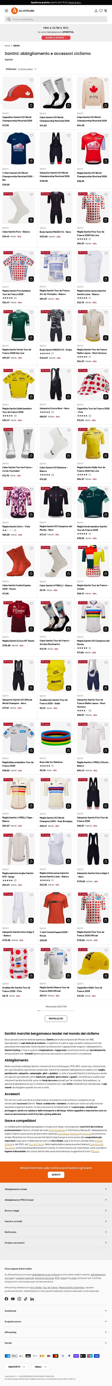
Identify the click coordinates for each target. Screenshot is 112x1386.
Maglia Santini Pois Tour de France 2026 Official (90, 933)
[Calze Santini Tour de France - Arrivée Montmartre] (56, 616)
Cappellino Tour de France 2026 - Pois (93, 410)
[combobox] (56, 19)
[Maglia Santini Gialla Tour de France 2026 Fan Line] (93, 443)
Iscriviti (56, 1174)
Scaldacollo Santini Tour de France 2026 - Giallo (54, 701)
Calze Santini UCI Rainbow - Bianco (54, 469)
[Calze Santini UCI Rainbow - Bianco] (56, 443)
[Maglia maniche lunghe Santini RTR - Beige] (18, 848)
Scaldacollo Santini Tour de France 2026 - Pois (16, 989)
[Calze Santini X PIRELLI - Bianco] (56, 561)
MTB (57, 1278)
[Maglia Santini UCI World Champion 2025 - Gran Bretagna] (56, 793)
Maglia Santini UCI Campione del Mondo (93, 642)
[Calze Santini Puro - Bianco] (18, 207)
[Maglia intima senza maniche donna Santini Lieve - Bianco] (56, 848)
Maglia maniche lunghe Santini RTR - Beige (17, 875)
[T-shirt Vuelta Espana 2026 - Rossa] (56, 907)
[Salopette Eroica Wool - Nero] (56, 384)
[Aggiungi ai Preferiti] (31, 80)
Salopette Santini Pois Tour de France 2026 (92, 819)
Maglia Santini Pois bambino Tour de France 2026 (16, 292)
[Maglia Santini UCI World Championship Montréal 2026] (93, 148)
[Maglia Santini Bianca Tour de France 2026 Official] (56, 963)
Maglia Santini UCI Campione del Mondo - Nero (56, 528)
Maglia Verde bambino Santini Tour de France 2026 (92, 528)
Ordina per (11, 68)
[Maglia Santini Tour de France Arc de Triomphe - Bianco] (56, 266)
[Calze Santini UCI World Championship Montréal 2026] (56, 93)
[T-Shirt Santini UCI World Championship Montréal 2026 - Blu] (18, 148)
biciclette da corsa (44, 1278)
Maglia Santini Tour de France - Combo (92, 587)
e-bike (73, 1278)
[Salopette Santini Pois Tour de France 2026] (93, 793)
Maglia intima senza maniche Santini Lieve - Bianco (91, 292)
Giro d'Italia (36, 1287)
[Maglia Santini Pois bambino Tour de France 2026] (18, 266)
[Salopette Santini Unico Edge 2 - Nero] (93, 848)
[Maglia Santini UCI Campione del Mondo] (93, 616)
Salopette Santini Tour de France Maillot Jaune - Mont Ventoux (91, 703)
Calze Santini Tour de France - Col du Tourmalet (17, 469)
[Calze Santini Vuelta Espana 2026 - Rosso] (18, 561)
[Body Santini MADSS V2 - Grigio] (56, 325)
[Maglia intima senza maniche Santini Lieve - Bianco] (93, 266)
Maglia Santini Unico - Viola (16, 526)
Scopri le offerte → (56, 37)
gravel (63, 1278)
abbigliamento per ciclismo (46, 1274)
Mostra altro (56, 1018)
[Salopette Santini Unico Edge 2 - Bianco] (18, 907)
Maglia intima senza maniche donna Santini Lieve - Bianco (54, 874)
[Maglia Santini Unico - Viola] (18, 502)
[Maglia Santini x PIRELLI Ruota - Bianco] (93, 738)
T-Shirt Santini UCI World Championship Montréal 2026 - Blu (18, 176)
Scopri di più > (74, 2)
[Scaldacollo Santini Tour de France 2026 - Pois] (18, 963)
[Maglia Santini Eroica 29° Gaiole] (18, 616)
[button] (106, 11)
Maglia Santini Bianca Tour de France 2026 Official (54, 989)
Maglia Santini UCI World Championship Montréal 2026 (92, 174)
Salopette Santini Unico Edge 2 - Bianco (18, 933)
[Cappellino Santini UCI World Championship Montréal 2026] (18, 93)
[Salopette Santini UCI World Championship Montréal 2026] (56, 148)
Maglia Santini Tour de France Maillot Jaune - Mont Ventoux (92, 351)
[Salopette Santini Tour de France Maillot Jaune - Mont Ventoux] (93, 675)
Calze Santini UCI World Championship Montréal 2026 (55, 119)
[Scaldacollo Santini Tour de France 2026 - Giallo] (56, 675)
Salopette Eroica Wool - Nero (54, 408)
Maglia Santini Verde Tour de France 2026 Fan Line (16, 351)
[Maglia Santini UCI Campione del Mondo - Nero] (56, 502)
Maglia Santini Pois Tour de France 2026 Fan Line (90, 233)
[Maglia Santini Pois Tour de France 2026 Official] (93, 907)
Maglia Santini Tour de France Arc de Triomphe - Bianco (55, 292)
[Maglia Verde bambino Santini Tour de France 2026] (93, 502)
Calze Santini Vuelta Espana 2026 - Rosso (16, 587)
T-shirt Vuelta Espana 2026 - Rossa (54, 934)
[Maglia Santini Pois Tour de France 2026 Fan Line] (93, 207)
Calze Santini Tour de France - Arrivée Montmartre (55, 642)
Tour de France (50, 1287)
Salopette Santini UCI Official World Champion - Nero (17, 701)
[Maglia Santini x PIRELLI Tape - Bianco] (18, 793)
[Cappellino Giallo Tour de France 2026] (93, 963)
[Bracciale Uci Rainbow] (56, 738)
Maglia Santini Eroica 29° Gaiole (18, 640)
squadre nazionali (25, 1278)
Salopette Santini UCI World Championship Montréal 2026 (55, 174)
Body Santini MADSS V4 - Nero (55, 231)
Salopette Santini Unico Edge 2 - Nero (93, 875)
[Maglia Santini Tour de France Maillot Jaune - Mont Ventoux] (93, 325)
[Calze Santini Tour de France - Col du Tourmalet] (18, 443)
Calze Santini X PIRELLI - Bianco (56, 585)
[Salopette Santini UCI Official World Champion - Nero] (18, 675)
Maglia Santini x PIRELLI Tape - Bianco (18, 819)
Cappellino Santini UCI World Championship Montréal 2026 (17, 119)
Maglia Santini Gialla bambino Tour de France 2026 (17, 410)
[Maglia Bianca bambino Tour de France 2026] (18, 738)
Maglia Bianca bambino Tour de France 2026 (18, 764)
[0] (101, 11)
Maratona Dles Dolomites (71, 1287)
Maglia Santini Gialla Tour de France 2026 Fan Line (91, 469)
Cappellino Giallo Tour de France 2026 (89, 989)
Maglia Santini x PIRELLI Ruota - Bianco (93, 764)
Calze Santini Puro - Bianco (16, 231)
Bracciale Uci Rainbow (51, 762)
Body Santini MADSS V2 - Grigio (56, 349)
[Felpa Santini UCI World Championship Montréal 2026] (93, 93)
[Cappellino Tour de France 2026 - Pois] (93, 384)
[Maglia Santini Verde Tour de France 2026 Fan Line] (18, 325)
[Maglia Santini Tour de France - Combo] (93, 561)
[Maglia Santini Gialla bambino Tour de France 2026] (18, 384)
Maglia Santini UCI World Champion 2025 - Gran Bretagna (56, 819)
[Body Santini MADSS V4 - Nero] (56, 207)
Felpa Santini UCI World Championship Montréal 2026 (92, 119)
